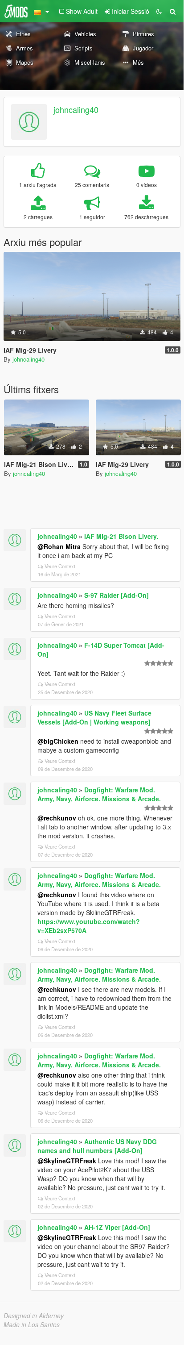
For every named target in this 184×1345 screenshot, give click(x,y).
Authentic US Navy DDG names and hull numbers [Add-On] (97, 1146)
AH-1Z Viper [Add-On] (117, 1227)
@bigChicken (57, 741)
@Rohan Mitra (59, 546)
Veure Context (60, 566)
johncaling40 (75, 109)
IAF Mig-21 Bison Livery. (121, 536)
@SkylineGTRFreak (66, 1160)
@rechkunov (56, 817)
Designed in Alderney (34, 1315)
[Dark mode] (159, 11)
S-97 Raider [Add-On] (116, 595)
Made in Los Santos (32, 1324)
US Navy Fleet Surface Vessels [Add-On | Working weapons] (94, 717)
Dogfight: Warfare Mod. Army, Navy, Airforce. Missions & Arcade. (99, 794)
